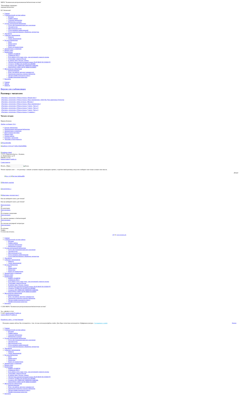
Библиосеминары (13, 70)
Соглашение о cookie (100, 323)
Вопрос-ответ (8, 50)
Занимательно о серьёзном (12, 49)
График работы (13, 18)
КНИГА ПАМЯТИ (14, 54)
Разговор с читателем (11, 137)
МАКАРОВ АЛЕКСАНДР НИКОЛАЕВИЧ (22, 67)
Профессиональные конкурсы (17, 77)
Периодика (11, 45)
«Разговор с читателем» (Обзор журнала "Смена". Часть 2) (19, 108)
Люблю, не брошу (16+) (8, 124)
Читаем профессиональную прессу (19, 75)
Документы (8, 33)
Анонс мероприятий (14, 38)
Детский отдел (13, 27)
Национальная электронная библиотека (17, 129)
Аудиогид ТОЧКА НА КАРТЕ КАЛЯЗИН (21, 64)
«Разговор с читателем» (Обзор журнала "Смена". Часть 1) (19, 110)
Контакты (7, 79)
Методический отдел (15, 28)
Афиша (6, 84)
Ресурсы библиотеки (11, 40)
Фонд (10, 42)
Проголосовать (5, 205)
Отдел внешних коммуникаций (18, 30)
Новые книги (12, 43)
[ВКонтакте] (7, 176)
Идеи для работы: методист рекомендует (21, 72)
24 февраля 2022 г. (14, 55)
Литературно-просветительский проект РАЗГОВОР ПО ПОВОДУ (29, 62)
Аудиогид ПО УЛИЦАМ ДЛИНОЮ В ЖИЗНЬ (23, 65)
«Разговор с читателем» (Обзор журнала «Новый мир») (18, 97)
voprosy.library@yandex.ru (9, 315)
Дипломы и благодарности (13, 139)
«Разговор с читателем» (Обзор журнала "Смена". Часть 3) (19, 106)
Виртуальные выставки (12, 132)
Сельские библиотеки (15, 20)
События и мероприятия (12, 35)
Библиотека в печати (15, 22)
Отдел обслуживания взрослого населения (21, 25)
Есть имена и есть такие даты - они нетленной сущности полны (28, 57)
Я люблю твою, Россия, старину (18, 60)
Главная (7, 13)
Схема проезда (5, 162)
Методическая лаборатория (13, 69)
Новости (11, 37)
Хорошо (234, 323)
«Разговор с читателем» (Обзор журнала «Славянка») (18, 112)
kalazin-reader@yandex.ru (8, 159)
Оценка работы (9, 136)
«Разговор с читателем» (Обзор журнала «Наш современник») (21, 104)
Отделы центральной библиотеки (15, 23)
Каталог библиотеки (11, 127)
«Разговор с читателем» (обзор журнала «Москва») (17, 102)
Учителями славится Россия (17, 59)
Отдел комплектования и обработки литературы (23, 32)
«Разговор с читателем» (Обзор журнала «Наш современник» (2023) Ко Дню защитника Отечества (32, 100)
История (11, 17)
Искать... (3, 166)
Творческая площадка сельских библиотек (21, 74)
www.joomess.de (121, 235)
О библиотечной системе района (14, 15)
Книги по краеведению (15, 47)
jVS (113, 235)
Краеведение (8, 52)
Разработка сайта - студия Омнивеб (12, 319)
